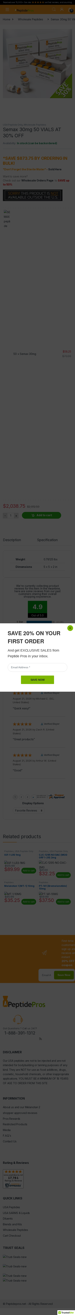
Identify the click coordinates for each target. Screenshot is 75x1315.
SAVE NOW (38, 679)
